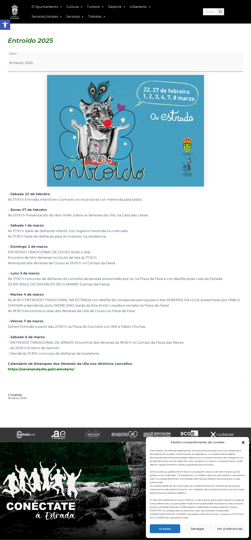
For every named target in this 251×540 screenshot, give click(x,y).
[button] (5, 25)
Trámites (94, 16)
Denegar (197, 529)
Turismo (93, 7)
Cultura (72, 7)
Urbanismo (138, 7)
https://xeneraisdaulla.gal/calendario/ (41, 369)
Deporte (114, 7)
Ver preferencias (230, 529)
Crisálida (17, 396)
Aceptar (165, 529)
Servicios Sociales (45, 16)
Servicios (73, 16)
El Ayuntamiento (45, 7)
